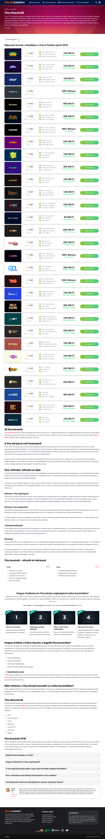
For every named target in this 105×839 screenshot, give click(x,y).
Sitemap (7, 836)
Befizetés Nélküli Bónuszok (49, 816)
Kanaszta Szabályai (47, 818)
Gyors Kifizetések (84, 2)
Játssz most (89, 54)
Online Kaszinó (35, 2)
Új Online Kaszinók (50, 2)
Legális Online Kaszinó (48, 820)
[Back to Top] (101, 833)
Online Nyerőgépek (47, 822)
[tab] (52, 755)
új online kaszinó (12, 432)
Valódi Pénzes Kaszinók (67, 2)
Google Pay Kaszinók (47, 815)
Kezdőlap (7, 9)
